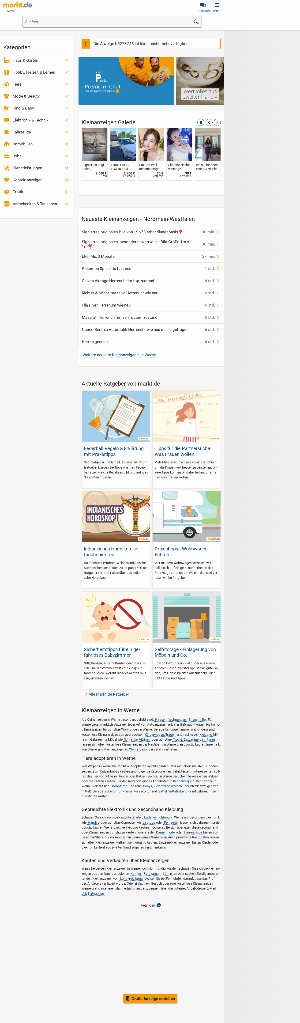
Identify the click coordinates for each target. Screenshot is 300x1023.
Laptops (149, 822)
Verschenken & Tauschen (35, 203)
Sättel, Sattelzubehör (173, 791)
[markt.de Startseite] (17, 5)
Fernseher (171, 822)
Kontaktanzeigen (27, 180)
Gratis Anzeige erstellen (153, 998)
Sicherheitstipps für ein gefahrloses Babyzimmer (112, 652)
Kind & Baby (23, 108)
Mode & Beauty (26, 96)
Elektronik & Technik (31, 120)
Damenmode (165, 832)
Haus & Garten (25, 60)
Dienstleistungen (27, 168)
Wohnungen (177, 719)
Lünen (167, 873)
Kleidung (205, 734)
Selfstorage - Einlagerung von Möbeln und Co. (185, 652)
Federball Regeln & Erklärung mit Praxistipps (114, 451)
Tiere (17, 84)
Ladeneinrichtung (157, 817)
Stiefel (136, 817)
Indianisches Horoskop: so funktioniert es (111, 551)
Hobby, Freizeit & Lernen (34, 72)
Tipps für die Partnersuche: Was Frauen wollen (183, 451)
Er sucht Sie (197, 719)
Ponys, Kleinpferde (156, 786)
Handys (93, 822)
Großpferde (119, 786)
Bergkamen (152, 873)
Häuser (160, 719)
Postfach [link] (203, 11)
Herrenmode (193, 832)
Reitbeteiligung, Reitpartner (192, 781)
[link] (94, 154)
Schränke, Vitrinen (137, 739)
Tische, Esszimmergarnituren (194, 739)
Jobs (17, 156)
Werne (133, 749)
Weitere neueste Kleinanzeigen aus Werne (119, 354)
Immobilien (23, 144)
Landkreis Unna (131, 878)
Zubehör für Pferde (118, 791)
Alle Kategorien (93, 893)
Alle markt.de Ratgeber (109, 694)
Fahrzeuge (22, 132)
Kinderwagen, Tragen (160, 734)
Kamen (136, 873)
